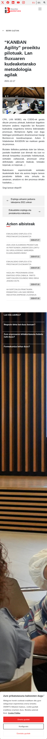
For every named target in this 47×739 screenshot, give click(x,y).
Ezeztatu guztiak (23, 733)
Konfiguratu (23, 726)
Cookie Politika (14, 713)
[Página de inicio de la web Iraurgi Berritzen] (13, 10)
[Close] (44, 695)
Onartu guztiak (23, 719)
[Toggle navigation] (39, 8)
